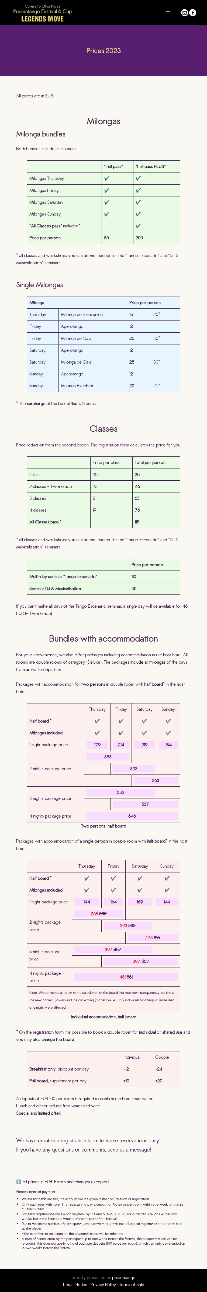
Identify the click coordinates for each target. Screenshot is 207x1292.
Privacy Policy (103, 1284)
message (140, 1149)
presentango (124, 1277)
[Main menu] (168, 12)
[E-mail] (184, 12)
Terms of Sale (131, 1284)
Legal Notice (75, 1284)
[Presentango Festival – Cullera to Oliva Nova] (42, 12)
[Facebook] (192, 12)
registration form (113, 444)
